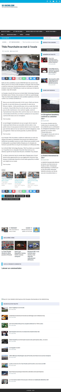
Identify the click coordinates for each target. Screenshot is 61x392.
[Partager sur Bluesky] (34, 78)
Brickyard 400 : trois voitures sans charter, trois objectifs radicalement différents (33, 256)
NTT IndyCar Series (17, 31)
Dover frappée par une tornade (16, 307)
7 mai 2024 (6, 51)
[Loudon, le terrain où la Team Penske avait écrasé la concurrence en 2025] (5, 365)
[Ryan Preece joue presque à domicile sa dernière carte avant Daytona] (5, 373)
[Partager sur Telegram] (30, 78)
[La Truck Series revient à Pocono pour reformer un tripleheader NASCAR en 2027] (5, 381)
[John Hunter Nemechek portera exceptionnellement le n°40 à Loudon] (5, 325)
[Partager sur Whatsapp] (24, 78)
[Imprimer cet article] (20, 78)
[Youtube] (53, 1)
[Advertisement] (41, 16)
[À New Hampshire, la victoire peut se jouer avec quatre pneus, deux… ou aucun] (5, 341)
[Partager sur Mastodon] (27, 78)
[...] (54, 135)
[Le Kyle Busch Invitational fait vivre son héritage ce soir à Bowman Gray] (5, 317)
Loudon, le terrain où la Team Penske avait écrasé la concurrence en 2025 (27, 363)
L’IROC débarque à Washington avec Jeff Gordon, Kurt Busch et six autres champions (30, 355)
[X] (50, 1)
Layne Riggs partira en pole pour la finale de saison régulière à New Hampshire (54, 70)
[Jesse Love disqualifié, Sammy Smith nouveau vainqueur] (21, 245)
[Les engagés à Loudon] (5, 349)
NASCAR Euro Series (11, 34)
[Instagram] (56, 1)
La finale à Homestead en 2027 (49, 156)
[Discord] (59, 1)
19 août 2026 (13, 357)
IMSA (2, 34)
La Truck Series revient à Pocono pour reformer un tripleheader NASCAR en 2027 (29, 380)
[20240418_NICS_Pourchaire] (21, 74)
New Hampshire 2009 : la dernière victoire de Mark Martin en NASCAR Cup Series (54, 81)
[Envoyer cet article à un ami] (17, 78)
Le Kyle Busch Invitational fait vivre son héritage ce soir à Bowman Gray (27, 315)
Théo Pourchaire (20, 196)
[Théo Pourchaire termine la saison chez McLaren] (20, 175)
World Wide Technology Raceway (11, 199)
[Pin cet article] (13, 78)
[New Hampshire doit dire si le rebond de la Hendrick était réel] (5, 333)
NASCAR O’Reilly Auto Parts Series (34, 31)
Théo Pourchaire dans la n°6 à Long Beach (33, 180)
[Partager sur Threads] (37, 78)
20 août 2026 (13, 349)
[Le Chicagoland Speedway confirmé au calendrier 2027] (50, 106)
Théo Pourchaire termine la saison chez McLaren (19, 180)
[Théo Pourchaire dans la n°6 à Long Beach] (33, 175)
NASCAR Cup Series (5, 31)
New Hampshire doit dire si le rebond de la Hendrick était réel (24, 331)
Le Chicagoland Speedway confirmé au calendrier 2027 (50, 116)
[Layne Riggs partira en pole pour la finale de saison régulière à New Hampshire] (44, 70)
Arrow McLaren (9, 196)
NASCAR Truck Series (51, 31)
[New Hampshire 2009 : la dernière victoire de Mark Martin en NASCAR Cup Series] (44, 80)
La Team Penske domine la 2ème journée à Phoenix (7, 253)
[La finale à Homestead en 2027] (50, 147)
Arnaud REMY (15, 51)
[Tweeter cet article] (6, 78)
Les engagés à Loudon (14, 347)
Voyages (28, 34)
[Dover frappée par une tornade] (5, 309)
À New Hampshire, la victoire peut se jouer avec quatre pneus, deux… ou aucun (28, 339)
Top (28, 196)
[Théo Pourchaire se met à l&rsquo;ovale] (7, 175)
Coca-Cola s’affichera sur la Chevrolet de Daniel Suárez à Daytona (53, 60)
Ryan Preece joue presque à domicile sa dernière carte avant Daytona (26, 371)
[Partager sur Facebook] (3, 78)
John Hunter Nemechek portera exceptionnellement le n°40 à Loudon (26, 323)
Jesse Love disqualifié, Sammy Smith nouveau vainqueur (20, 254)
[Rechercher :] (51, 37)
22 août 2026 (52, 64)
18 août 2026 (45, 120)
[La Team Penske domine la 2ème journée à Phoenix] (8, 245)
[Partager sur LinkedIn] (10, 78)
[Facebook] (47, 1)
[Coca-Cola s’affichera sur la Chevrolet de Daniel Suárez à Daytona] (44, 60)
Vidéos (21, 34)
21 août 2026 (13, 309)
